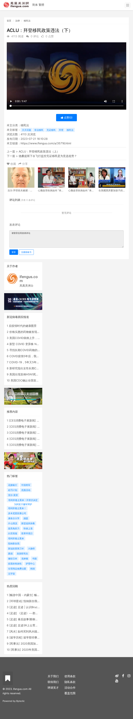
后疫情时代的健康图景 (23, 325)
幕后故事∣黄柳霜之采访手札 (35, 619)
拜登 (61, 130)
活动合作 (70, 687)
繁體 (41, 4)
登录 (14, 252)
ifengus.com (29, 279)
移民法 (27, 20)
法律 (17, 20)
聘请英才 (53, 687)
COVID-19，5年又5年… (24, 362)
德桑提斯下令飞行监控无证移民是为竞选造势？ (48, 156)
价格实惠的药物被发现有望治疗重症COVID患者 (38, 332)
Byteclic (20, 701)
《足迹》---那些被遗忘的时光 (36, 613)
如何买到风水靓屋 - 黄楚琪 (34, 631)
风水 (13, 631)
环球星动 (15, 601)
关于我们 (53, 676)
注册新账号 (26, 252)
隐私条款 (70, 682)
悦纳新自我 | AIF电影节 (37, 601)
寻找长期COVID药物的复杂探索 (28, 350)
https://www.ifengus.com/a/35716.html (46, 143)
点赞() (67, 117)
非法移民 (38, 130)
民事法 (14, 643)
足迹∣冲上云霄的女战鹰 (32, 625)
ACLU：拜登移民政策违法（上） (39, 151)
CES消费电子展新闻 (22, 420)
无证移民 (51, 130)
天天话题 (26, 130)
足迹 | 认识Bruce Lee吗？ (34, 607)
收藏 (13, 163)
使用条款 (70, 676)
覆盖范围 (70, 693)
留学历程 (15, 637)
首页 (9, 20)
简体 (35, 4)
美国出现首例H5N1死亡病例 (26, 374)
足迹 (13, 607)
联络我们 (53, 682)
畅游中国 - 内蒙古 (21, 595)
